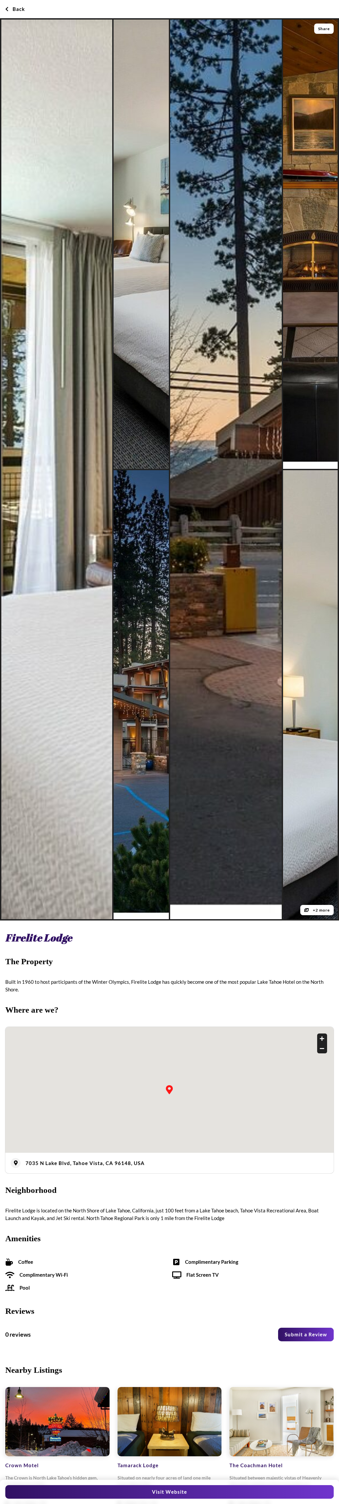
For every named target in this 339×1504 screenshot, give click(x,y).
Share (324, 28)
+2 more (321, 910)
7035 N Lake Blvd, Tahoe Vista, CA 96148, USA (85, 1163)
